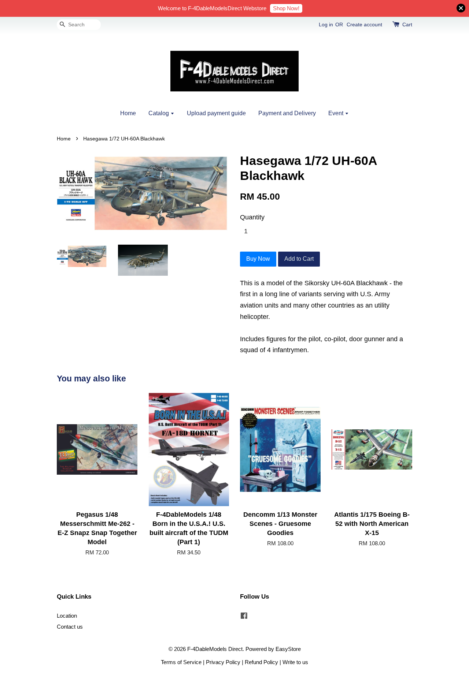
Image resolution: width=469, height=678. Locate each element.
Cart (407, 24)
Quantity (252, 217)
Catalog (159, 113)
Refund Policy (261, 662)
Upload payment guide (216, 113)
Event (336, 113)
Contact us (70, 627)
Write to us (295, 662)
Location (67, 616)
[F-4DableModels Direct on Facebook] (244, 617)
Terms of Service (181, 662)
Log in (326, 24)
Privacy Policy (223, 662)
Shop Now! (286, 8)
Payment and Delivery (287, 113)
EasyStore (288, 649)
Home (128, 113)
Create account (364, 24)
